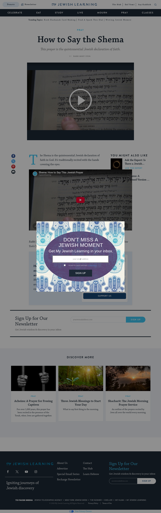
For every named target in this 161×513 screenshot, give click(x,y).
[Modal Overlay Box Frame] (80, 256)
